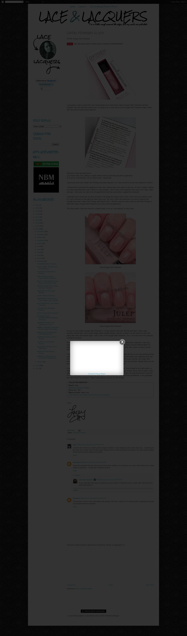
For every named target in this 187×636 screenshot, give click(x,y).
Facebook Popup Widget (96, 374)
